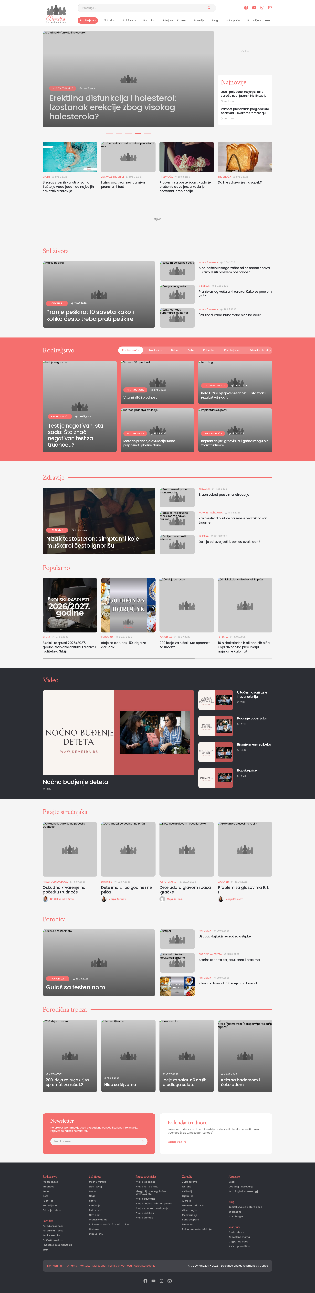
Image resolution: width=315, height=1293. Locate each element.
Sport (46, 176)
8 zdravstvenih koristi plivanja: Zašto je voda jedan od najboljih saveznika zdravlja (68, 186)
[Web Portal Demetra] (56, 10)
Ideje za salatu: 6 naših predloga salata (185, 1082)
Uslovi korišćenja (144, 1265)
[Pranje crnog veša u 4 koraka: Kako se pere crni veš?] (177, 294)
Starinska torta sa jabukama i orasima (229, 960)
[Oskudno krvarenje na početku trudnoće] (70, 849)
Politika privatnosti (120, 1265)
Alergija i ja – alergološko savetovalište (151, 1193)
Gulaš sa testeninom (75, 987)
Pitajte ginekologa (55, 881)
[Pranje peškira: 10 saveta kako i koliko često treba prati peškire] (99, 294)
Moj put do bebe (238, 1241)
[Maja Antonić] (162, 899)
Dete (191, 350)
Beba (174, 350)
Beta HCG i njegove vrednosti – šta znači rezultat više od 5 (233, 395)
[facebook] (246, 8)
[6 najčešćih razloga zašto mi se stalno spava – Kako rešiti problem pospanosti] (177, 271)
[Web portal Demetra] (56, 19)
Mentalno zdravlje (192, 1205)
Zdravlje (199, 20)
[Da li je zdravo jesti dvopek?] (245, 157)
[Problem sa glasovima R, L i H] (245, 849)
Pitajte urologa (144, 1217)
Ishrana (204, 536)
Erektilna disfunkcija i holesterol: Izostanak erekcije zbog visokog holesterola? (112, 105)
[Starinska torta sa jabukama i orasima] (177, 962)
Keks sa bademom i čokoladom (240, 1082)
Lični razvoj (95, 1186)
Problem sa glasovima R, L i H (244, 889)
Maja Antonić (174, 899)
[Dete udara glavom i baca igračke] (186, 849)
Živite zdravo (189, 1182)
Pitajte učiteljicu (145, 1213)
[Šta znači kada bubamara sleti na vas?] (177, 318)
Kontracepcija (190, 1219)
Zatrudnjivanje (214, 385)
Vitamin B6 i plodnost (140, 397)
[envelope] (270, 8)
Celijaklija (187, 1191)
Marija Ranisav (117, 899)
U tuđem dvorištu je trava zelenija (252, 694)
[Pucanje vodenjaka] (215, 726)
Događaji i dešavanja (241, 1186)
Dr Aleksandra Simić (62, 899)
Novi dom (94, 1215)
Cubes (264, 1266)
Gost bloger (236, 1216)
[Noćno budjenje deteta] (118, 732)
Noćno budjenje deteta (75, 782)
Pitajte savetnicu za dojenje (152, 1208)
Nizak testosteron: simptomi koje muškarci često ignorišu (92, 542)
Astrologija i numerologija (244, 1191)
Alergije (186, 1200)
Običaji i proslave (53, 1240)
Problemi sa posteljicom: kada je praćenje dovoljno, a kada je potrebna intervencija (185, 186)
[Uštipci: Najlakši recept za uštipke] (177, 939)
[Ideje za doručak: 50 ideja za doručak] (128, 605)
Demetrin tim (55, 1265)
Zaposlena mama (239, 1237)
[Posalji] (209, 8)
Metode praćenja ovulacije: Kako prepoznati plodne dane (149, 443)
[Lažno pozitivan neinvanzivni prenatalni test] (128, 157)
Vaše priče (232, 20)
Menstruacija (190, 1215)
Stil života (129, 20)
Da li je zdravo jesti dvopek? (240, 182)
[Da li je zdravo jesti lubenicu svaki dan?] (177, 544)
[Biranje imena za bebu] (215, 752)
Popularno (56, 567)
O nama (72, 1265)
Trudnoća (166, 176)
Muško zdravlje (62, 86)
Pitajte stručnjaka (174, 20)
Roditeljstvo (88, 20)
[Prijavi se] (142, 1141)
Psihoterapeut (168, 881)
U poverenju (96, 1234)
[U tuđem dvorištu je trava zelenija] (215, 700)
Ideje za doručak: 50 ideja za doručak (123, 645)
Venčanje (94, 1205)
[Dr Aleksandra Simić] (45, 899)
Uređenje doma (98, 1219)
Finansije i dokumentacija (58, 1245)
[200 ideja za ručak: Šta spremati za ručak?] (186, 605)
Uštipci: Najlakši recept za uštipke (225, 936)
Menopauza (189, 1224)
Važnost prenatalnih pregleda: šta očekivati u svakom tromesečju (245, 111)
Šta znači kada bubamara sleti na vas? (230, 315)
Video (50, 680)
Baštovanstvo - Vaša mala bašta (109, 1224)
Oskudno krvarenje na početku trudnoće (64, 889)
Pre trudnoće (130, 350)
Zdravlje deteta (260, 350)
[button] (109, 133)
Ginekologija (189, 1210)
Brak (45, 1249)
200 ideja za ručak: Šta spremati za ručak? (184, 645)
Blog (215, 20)
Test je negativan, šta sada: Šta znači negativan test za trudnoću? (75, 435)
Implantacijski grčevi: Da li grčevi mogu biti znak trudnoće (234, 443)
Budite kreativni (52, 1235)
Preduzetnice (236, 1232)
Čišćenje (57, 303)
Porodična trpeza (258, 20)
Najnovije (233, 82)
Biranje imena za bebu (254, 744)
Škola (46, 637)
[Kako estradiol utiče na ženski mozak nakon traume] (177, 521)
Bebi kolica (235, 1211)
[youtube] (254, 8)
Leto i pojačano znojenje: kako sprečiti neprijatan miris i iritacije (243, 94)
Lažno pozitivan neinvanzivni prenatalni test (123, 184)
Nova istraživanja (211, 512)
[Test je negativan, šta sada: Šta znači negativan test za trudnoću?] (80, 406)
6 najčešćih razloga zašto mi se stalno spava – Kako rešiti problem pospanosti (234, 270)
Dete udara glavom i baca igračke (185, 889)
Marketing (98, 1265)
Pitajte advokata (145, 1198)
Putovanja (95, 1210)
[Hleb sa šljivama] (128, 1056)
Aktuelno (109, 20)
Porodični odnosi (53, 1226)
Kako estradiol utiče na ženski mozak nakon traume (233, 520)
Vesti (231, 1182)
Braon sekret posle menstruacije (224, 494)
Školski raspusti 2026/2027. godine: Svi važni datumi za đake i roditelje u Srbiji (69, 647)
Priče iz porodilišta (239, 1246)
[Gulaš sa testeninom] (99, 962)
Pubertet (209, 350)
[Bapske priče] (215, 778)
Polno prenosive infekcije (197, 1229)
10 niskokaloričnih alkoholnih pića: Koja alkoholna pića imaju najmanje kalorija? (244, 647)
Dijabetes (187, 1196)
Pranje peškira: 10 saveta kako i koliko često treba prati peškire (90, 315)
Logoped (106, 881)
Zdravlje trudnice (112, 176)
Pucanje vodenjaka (252, 718)
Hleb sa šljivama (120, 1084)
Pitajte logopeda (146, 1182)
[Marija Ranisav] (104, 899)
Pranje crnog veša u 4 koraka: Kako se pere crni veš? (235, 293)
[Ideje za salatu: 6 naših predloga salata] (186, 1056)
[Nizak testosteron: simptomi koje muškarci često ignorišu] (99, 521)
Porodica (149, 20)
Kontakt (85, 1265)
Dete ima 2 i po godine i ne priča (126, 889)
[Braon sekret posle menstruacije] (177, 497)
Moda (92, 1191)
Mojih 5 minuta (208, 262)
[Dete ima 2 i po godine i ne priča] (128, 849)
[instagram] (262, 8)
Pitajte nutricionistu (147, 1186)
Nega (92, 1196)
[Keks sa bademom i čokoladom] (245, 1056)
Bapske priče (247, 770)
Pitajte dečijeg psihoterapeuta (154, 1203)
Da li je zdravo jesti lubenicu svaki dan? (229, 542)
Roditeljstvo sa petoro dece (245, 1207)
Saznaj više (175, 1142)
